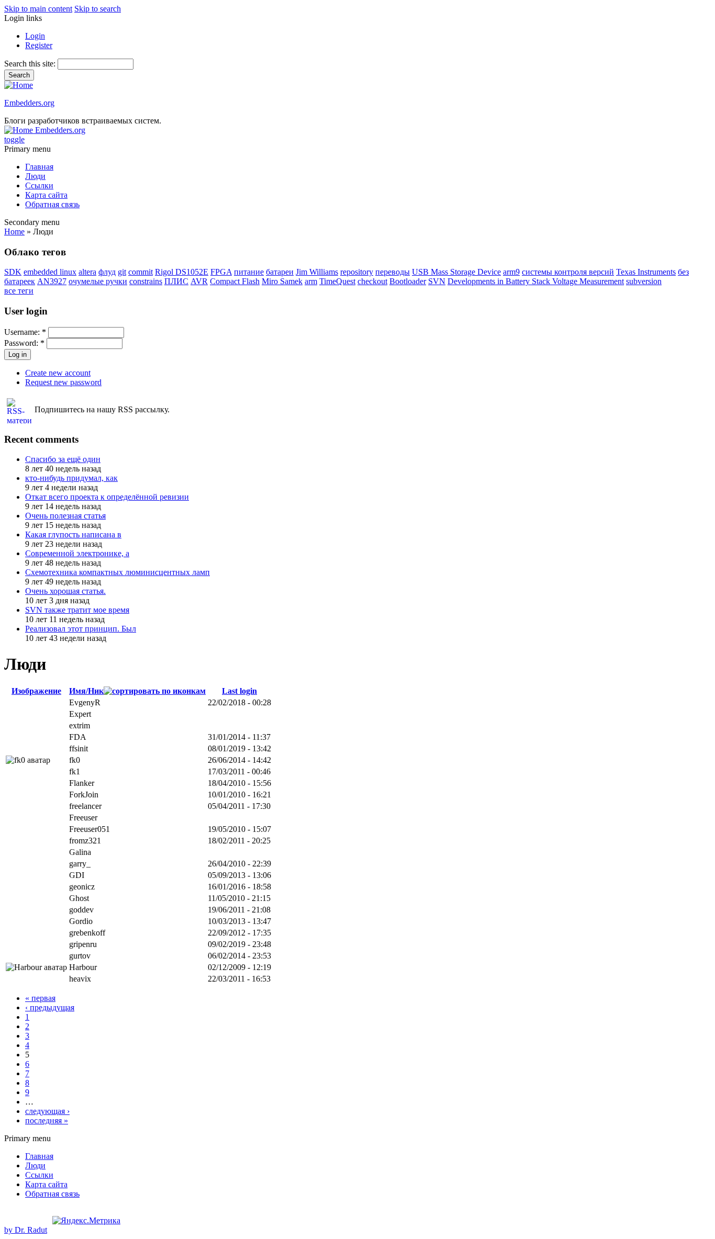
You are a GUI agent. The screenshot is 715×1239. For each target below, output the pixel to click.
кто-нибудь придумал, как (71, 478)
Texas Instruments (646, 271)
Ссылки (39, 185)
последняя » (46, 1120)
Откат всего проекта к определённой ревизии (107, 496)
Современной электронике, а (77, 553)
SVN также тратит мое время (77, 609)
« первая (40, 998)
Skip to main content (38, 8)
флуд (107, 271)
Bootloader (407, 281)
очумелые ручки (98, 281)
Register (38, 45)
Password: (24, 343)
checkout (372, 281)
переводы (392, 271)
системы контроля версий (568, 271)
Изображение (36, 690)
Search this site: (31, 63)
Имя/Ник (86, 690)
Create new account (58, 372)
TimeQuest (337, 281)
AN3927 (51, 281)
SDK (12, 271)
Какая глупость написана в (73, 534)
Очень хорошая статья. (65, 591)
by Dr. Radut (25, 1229)
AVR (199, 281)
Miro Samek (282, 281)
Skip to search (97, 8)
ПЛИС (176, 281)
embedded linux (50, 271)
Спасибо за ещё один (62, 459)
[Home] (18, 85)
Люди (35, 176)
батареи (280, 271)
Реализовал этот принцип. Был (80, 628)
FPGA (221, 271)
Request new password (63, 382)
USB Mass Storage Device (456, 271)
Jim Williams (317, 271)
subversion (644, 281)
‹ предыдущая (49, 1007)
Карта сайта (46, 194)
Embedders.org (29, 102)
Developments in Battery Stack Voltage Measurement (536, 281)
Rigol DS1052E (181, 271)
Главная (39, 166)
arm (311, 281)
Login (35, 35)
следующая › (47, 1111)
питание (249, 271)
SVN (436, 281)
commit (140, 271)
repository (356, 271)
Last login (239, 690)
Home (14, 231)
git (122, 271)
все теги (18, 290)
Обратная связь (52, 204)
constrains (145, 281)
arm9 (511, 271)
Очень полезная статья (65, 515)
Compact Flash (235, 281)
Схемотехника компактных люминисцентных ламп (117, 572)
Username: (25, 332)
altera (87, 271)
